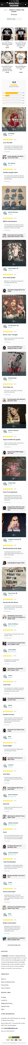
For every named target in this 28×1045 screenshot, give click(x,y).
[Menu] (2, 5)
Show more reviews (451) (14, 945)
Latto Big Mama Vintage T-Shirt (16, 562)
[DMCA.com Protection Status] (14, 1037)
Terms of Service (5, 988)
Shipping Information (6, 1003)
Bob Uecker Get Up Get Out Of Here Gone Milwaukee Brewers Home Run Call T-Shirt (7, 68)
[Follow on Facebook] (10, 1)
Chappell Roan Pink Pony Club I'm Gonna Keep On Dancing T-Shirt (16, 508)
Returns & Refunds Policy (8, 982)
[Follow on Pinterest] (16, 1)
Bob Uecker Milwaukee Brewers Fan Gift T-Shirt (21, 68)
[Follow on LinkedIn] (17, 1)
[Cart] (25, 4)
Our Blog (3, 997)
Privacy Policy (4, 985)
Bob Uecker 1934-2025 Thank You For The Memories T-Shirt (21, 44)
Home (5, 10)
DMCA (2, 1009)
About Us (3, 979)
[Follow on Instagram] (11, 1)
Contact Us (4, 1000)
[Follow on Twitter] (13, 1)
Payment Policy (5, 1006)
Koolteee (5, 956)
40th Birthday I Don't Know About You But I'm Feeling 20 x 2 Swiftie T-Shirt (16, 617)
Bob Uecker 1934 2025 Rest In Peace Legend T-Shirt (7, 44)
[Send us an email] (14, 1)
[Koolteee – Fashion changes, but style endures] (14, 4)
